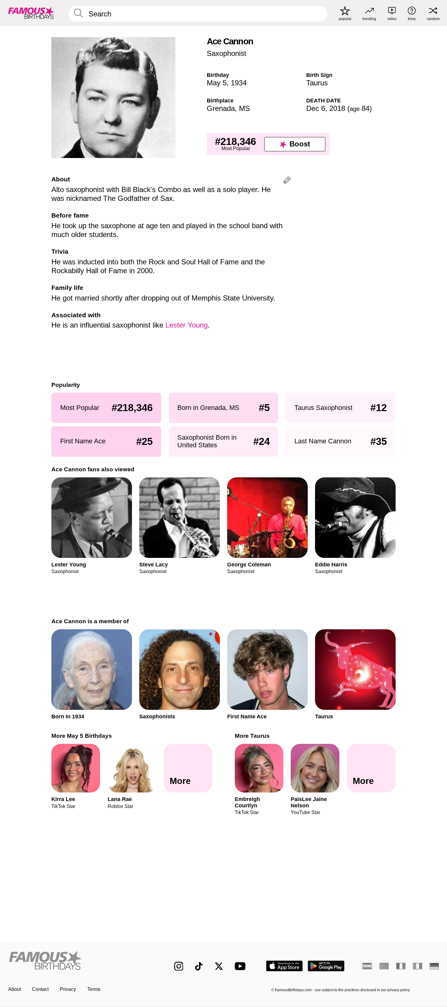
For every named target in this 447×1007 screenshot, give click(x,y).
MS (244, 108)
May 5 (217, 83)
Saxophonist (226, 53)
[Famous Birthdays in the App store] (284, 966)
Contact (40, 989)
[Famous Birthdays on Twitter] (219, 966)
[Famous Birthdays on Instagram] (178, 966)
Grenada (221, 108)
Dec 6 (315, 108)
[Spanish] (367, 966)
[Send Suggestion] (287, 181)
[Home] (78, 961)
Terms (93, 989)
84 (359, 108)
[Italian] (417, 966)
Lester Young (186, 325)
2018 (337, 108)
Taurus (317, 83)
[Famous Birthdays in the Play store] (326, 966)
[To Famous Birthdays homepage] (31, 13)
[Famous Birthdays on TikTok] (198, 966)
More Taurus (252, 736)
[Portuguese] (384, 966)
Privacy (68, 989)
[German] (434, 966)
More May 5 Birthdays (81, 736)
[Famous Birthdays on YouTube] (241, 966)
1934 (239, 83)
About (14, 989)
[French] (401, 966)
